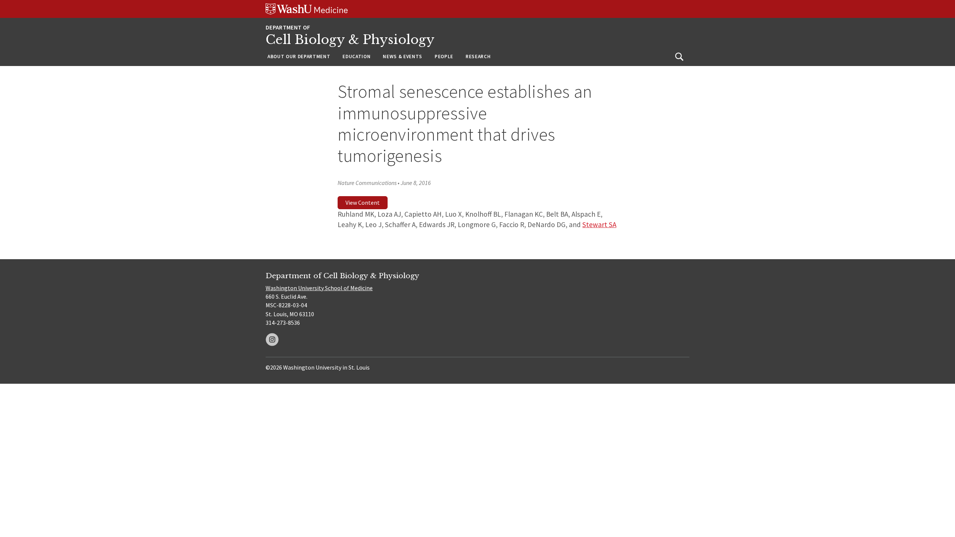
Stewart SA (599, 224)
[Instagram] (272, 339)
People (444, 56)
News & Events (402, 56)
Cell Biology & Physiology (350, 39)
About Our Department (298, 56)
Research (478, 56)
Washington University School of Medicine (319, 288)
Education (356, 56)
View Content (362, 202)
